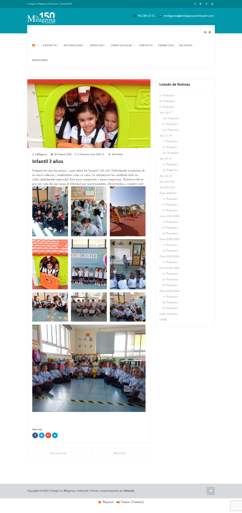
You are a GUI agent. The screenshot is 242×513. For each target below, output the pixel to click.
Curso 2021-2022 (169, 216)
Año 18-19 (165, 159)
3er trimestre (171, 130)
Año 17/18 (165, 136)
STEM (163, 320)
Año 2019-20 (167, 182)
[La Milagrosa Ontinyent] (47, 17)
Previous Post (58, 453)
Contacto (146, 45)
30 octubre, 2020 (63, 154)
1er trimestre (171, 118)
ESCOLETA (186, 45)
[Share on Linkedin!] (55, 435)
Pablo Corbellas (168, 314)
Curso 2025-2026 (169, 291)
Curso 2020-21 (97, 154)
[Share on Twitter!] (42, 435)
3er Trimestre (171, 153)
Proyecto (50, 45)
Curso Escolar (121, 45)
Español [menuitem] (108, 502)
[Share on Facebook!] (35, 435)
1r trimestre (83, 154)
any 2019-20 (167, 187)
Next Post (120, 453)
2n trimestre (167, 101)
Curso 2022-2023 (169, 239)
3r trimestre (167, 107)
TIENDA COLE (166, 45)
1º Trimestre (170, 141)
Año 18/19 (165, 176)
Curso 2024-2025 (169, 268)
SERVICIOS (97, 45)
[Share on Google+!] (48, 435)
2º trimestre (170, 124)
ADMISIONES (40, 60)
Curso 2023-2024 (169, 256)
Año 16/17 (165, 113)
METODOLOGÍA (73, 45)
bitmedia (129, 491)
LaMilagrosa (41, 154)
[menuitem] (35, 45)
